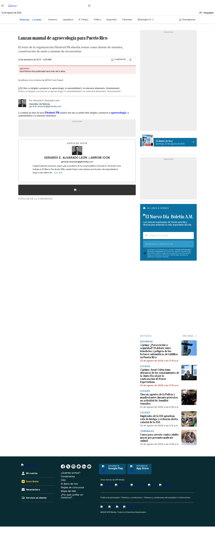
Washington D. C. (146, 19)
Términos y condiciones (131, 497)
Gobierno (52, 19)
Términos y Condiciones (155, 251)
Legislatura (68, 19)
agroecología (118, 112)
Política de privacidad (109, 497)
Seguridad (111, 19)
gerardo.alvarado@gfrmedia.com (45, 106)
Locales (37, 19)
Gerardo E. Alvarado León (65, 157)
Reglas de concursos (72, 487)
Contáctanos (68, 476)
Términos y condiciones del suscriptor (160, 497)
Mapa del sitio (68, 491)
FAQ (63, 480)
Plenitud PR (52, 112)
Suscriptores (188, 19)
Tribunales (127, 19)
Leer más (58, 172)
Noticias (24, 19)
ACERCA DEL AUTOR (77, 143)
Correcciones (184, 497)
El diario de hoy (69, 483)
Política (97, 19)
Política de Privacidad (183, 250)
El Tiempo (83, 19)
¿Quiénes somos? (70, 472)
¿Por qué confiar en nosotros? (72, 496)
